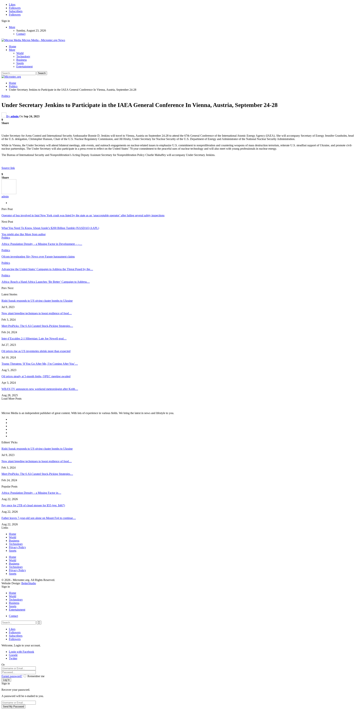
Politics (5, 96)
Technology (23, 56)
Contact (20, 33)
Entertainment (24, 66)
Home (12, 46)
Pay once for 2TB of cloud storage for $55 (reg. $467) (33, 505)
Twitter (13, 658)
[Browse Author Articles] (8, 193)
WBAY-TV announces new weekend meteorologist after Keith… (39, 389)
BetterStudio (28, 583)
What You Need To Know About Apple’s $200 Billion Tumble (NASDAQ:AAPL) (50, 228)
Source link (8, 167)
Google (13, 655)
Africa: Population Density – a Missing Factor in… (31, 492)
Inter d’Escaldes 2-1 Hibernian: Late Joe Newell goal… (34, 338)
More (12, 27)
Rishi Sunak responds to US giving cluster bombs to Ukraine (37, 300)
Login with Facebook (21, 651)
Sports (20, 63)
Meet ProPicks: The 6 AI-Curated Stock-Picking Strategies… (37, 325)
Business (21, 59)
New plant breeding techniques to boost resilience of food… (36, 313)
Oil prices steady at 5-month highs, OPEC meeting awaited (35, 376)
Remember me (35, 676)
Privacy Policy (17, 547)
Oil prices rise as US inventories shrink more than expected (35, 351)
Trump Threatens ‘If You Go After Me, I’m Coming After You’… (39, 363)
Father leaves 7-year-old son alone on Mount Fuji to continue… (38, 518)
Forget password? (11, 676)
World (20, 53)
